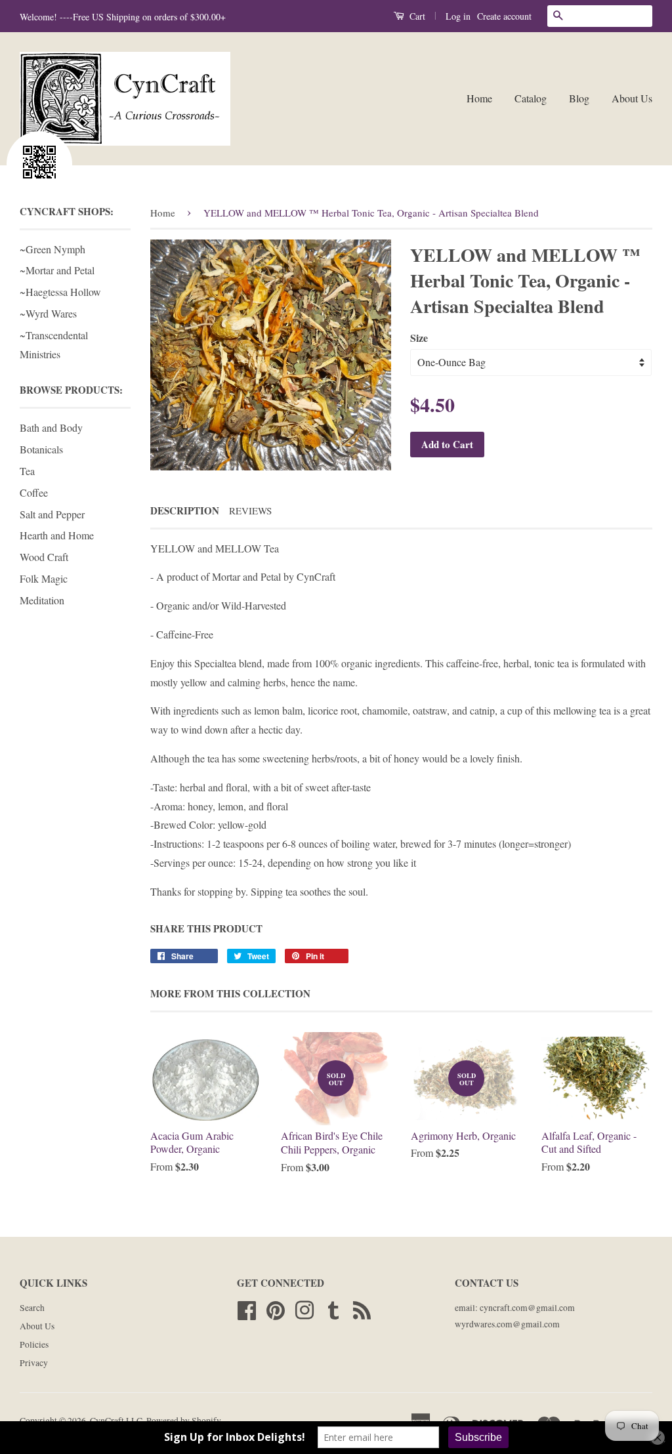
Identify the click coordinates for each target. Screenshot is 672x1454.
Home (479, 98)
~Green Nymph (52, 249)
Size (419, 337)
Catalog (530, 98)
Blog (579, 98)
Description (184, 511)
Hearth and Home (57, 535)
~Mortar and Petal (57, 270)
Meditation (42, 600)
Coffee (34, 492)
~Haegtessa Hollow (60, 292)
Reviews (250, 510)
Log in (458, 16)
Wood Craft (44, 557)
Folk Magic (44, 578)
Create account (504, 16)
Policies (34, 1344)
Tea (27, 471)
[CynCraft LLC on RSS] (361, 1308)
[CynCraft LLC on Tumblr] (333, 1308)
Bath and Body (51, 427)
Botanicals (41, 449)
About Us (632, 98)
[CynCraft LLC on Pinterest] (275, 1308)
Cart (416, 16)
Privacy (34, 1363)
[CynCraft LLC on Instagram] (304, 1308)
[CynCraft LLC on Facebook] (247, 1308)
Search (32, 1308)
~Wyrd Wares (48, 313)
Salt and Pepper (52, 514)
